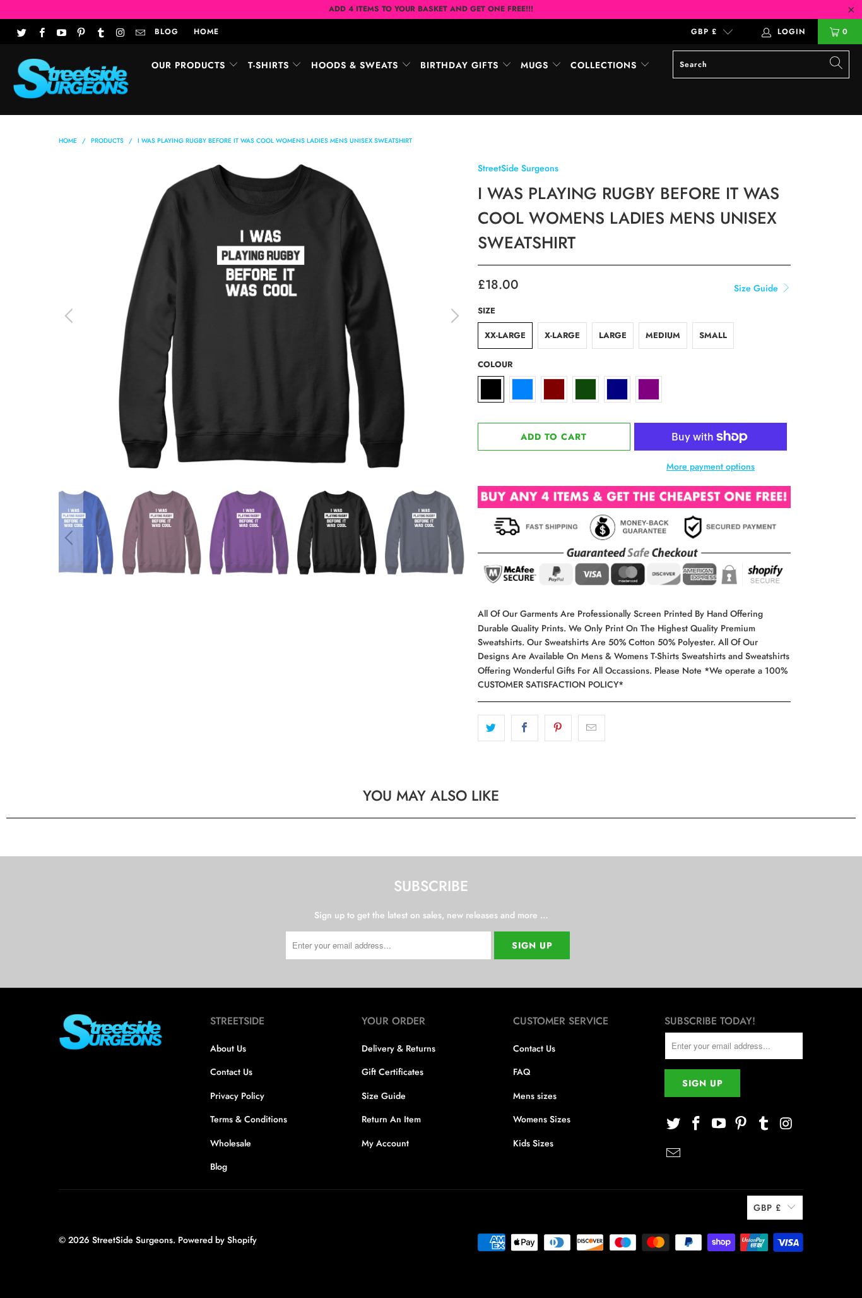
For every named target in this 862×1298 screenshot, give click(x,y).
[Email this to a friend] (591, 728)
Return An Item (391, 1119)
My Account (385, 1143)
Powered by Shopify (217, 1240)
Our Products (189, 65)
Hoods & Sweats (356, 65)
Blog (218, 1166)
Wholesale (230, 1143)
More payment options (710, 466)
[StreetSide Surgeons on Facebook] (40, 31)
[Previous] (70, 316)
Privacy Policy (237, 1095)
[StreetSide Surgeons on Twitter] (21, 31)
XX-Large (505, 335)
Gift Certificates (392, 1071)
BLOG (167, 31)
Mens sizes (535, 1095)
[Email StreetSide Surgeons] (139, 31)
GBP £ (704, 31)
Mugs (536, 65)
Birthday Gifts (461, 65)
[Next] (453, 316)
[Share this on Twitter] (491, 728)
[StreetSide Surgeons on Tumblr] (100, 31)
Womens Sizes (541, 1119)
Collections (605, 65)
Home (206, 31)
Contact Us (231, 1071)
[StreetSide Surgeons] (71, 79)
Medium (663, 335)
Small (713, 335)
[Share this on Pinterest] (558, 728)
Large (613, 335)
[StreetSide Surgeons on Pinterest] (80, 31)
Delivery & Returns (398, 1048)
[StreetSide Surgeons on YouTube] (61, 31)
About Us (228, 1048)
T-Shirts (270, 65)
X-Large (562, 335)
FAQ (521, 1071)
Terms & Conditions (248, 1119)
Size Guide (757, 288)
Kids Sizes (533, 1143)
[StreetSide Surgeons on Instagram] (119, 31)
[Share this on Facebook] (524, 728)
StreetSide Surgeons (518, 168)
